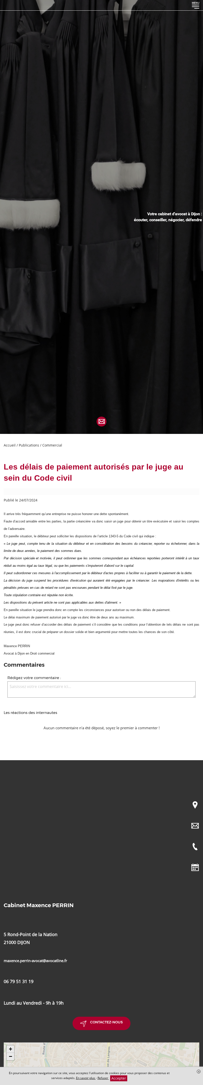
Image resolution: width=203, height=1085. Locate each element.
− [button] (10, 1056)
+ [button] (10, 1049)
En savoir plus (86, 1078)
